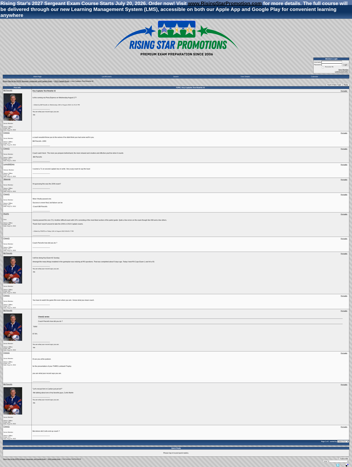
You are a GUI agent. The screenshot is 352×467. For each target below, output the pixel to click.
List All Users (107, 77)
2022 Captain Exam (61, 81)
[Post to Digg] (342, 465)
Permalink (344, 91)
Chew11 (6, 133)
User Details (245, 77)
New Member (344, 70)
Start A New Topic (334, 85)
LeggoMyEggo (8, 164)
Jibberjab (6, 179)
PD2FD (6, 214)
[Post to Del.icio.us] (347, 465)
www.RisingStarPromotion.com (225, 3)
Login (345, 65)
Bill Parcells (7, 90)
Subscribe (344, 459)
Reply (346, 85)
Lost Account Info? (342, 72)
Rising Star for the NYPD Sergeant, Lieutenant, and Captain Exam (27, 81)
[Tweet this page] (338, 465)
